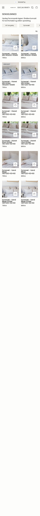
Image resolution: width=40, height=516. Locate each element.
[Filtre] (36, 31)
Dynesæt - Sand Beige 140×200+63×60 (9, 172)
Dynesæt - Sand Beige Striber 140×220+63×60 (28, 201)
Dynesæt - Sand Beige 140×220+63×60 (28, 172)
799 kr (4, 58)
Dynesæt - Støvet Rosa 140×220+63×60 (28, 112)
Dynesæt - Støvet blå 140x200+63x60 (10, 54)
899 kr (23, 58)
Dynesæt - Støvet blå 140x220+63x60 (29, 54)
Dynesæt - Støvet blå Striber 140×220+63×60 (28, 83)
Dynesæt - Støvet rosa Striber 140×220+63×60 (28, 142)
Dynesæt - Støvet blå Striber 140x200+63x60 (9, 83)
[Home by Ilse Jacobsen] (20, 7)
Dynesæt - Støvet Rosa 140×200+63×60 (9, 112)
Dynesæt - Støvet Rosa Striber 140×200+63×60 (9, 142)
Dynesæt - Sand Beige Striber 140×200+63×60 (9, 201)
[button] (32, 7)
